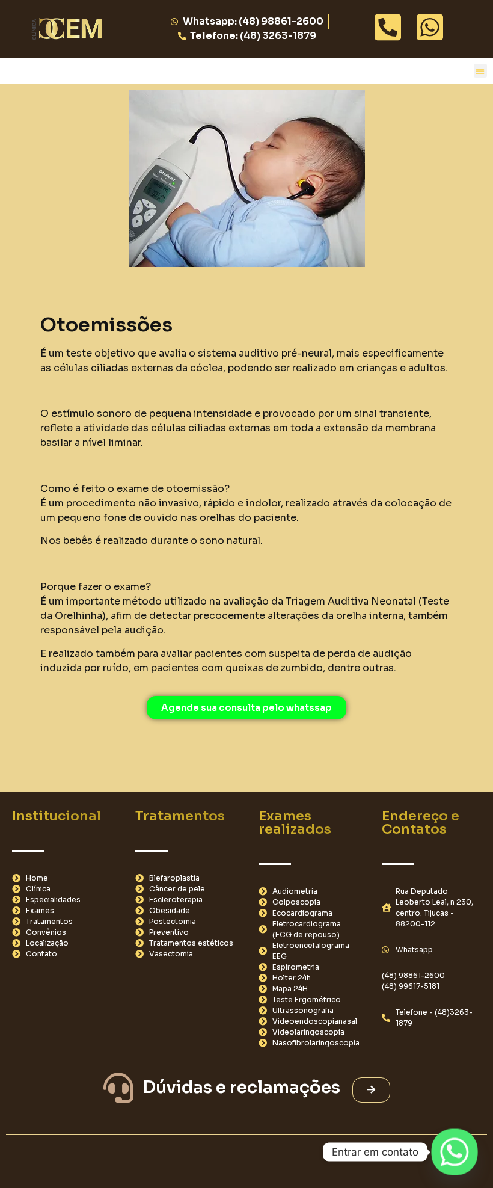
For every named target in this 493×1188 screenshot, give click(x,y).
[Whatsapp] (454, 1152)
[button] (481, 71)
